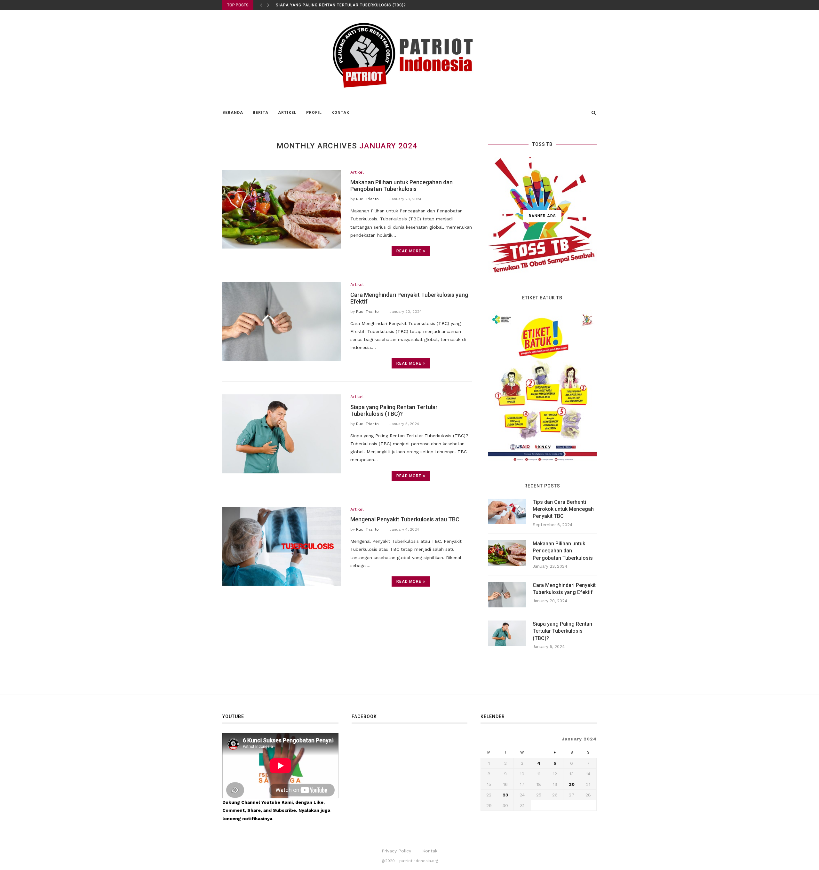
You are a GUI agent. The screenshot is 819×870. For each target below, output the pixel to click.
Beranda (232, 112)
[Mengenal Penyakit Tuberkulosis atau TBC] (281, 546)
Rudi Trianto (367, 199)
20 (572, 784)
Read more (408, 251)
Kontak (340, 112)
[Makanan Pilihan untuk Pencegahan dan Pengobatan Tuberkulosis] (281, 209)
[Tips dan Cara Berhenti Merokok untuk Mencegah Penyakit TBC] (507, 511)
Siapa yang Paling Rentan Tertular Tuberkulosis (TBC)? (341, 5)
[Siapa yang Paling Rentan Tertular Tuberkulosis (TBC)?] (281, 433)
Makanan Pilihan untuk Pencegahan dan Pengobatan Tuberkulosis (401, 185)
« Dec (487, 813)
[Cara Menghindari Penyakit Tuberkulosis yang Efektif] (281, 321)
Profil (314, 112)
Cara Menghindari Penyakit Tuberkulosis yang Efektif (564, 588)
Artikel (287, 112)
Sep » (503, 813)
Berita (260, 112)
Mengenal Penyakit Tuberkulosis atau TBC (404, 519)
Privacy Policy (396, 850)
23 (505, 794)
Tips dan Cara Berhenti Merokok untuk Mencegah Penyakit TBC (563, 509)
